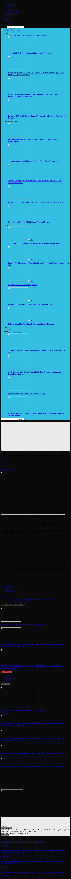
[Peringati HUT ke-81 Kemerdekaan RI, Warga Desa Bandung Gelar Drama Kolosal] (18, 112)
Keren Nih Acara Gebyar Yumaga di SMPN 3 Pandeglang (30, 304)
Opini (9, 22)
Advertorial (7, 19)
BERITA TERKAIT (7, 605)
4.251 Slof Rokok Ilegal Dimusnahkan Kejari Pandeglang (30, 53)
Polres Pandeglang (9, 591)
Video (6, 15)
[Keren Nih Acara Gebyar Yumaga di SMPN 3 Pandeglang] (20, 301)
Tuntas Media (5, 461)
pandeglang (7, 588)
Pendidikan (11, 5)
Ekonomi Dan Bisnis (10, 14)
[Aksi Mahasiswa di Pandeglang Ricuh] (20, 281)
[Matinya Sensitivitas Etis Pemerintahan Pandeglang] (18, 390)
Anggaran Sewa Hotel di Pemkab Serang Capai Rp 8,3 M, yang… (33, 161)
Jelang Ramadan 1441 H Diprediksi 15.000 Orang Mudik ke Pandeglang (32, 599)
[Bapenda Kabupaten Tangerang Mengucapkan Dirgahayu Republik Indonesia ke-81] (4, 763)
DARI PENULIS (19, 605)
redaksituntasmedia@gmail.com (19, 833)
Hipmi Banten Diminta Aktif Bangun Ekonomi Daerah (29, 222)
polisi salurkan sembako (11, 590)
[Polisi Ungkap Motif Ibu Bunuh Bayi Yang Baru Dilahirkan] (20, 320)
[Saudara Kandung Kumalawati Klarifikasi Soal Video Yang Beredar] (20, 240)
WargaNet (11, 24)
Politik (10, 7)
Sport (9, 9)
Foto (5, 17)
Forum (6, 20)
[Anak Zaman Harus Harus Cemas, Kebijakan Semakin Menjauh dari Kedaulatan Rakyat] (18, 368)
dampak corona (8, 586)
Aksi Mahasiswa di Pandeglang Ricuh (22, 285)
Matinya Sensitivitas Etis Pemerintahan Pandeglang (28, 394)
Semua (10, 35)
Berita (6, 2)
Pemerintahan (12, 4)
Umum (10, 10)
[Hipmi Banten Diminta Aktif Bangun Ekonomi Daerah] (18, 218)
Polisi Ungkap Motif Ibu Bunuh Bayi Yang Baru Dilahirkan (31, 324)
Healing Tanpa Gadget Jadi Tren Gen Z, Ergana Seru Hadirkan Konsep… (36, 202)
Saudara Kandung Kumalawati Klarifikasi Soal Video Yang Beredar (34, 243)
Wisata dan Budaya (13, 12)
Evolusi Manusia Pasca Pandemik (21, 601)
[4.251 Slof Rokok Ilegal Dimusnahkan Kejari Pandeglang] (18, 49)
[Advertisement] (35, 435)
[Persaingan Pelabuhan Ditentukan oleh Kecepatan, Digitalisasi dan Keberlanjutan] (18, 136)
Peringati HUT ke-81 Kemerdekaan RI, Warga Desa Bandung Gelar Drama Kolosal (33, 753)
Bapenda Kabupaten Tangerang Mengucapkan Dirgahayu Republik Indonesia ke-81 (33, 766)
